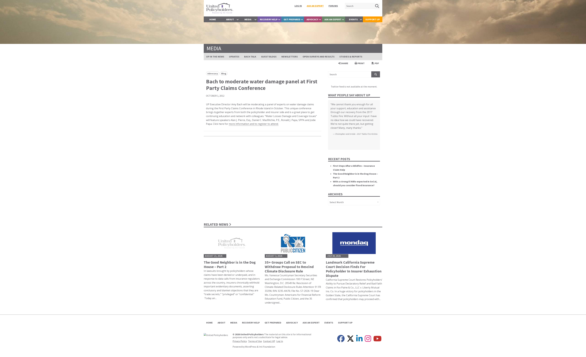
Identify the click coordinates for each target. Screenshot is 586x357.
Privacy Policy (240, 341)
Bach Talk (250, 56)
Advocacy (312, 19)
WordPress (250, 346)
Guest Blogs (269, 56)
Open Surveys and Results (319, 56)
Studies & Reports (350, 56)
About (230, 19)
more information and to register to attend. (254, 124)
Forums (333, 5)
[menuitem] (298, 6)
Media (247, 19)
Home (212, 19)
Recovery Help (269, 19)
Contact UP (269, 341)
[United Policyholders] (219, 7)
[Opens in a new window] (216, 334)
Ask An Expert (315, 5)
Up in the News (215, 56)
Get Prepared (292, 19)
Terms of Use (255, 341)
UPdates (234, 56)
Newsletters (289, 56)
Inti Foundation (267, 346)
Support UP (372, 19)
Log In (298, 5)
